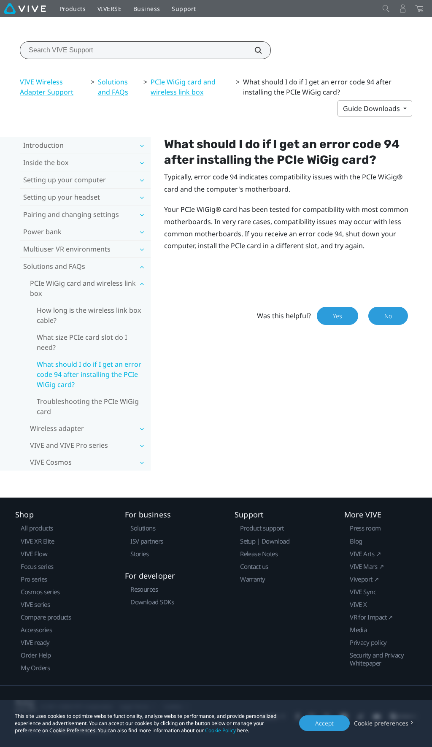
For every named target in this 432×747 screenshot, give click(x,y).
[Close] (386, 8)
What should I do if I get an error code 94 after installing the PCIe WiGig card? (89, 374)
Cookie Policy (220, 730)
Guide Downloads (372, 108)
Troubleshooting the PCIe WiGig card (88, 406)
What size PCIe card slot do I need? (82, 342)
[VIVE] (25, 8)
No (388, 316)
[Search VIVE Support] (253, 50)
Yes (337, 316)
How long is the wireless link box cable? (89, 315)
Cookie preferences (381, 723)
